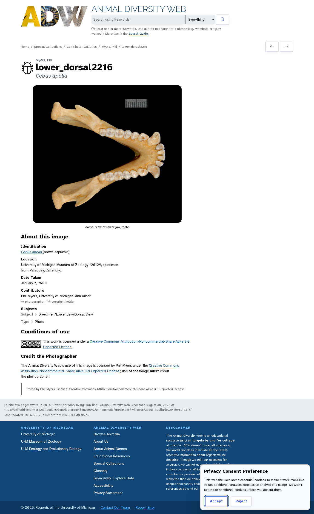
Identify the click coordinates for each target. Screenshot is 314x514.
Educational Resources (112, 456)
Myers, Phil (109, 47)
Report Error (145, 507)
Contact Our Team (115, 507)
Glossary (100, 470)
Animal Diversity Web (138, 9)
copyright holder (63, 301)
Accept (216, 501)
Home (25, 47)
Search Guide (138, 33)
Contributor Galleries (82, 47)
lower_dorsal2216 (134, 47)
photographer (35, 301)
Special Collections (48, 47)
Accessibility (103, 485)
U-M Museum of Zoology (41, 441)
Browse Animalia (107, 434)
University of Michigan (38, 434)
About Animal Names (110, 448)
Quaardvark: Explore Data (114, 478)
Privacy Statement (108, 492)
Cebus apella (32, 251)
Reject (241, 501)
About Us (101, 441)
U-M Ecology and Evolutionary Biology (51, 448)
